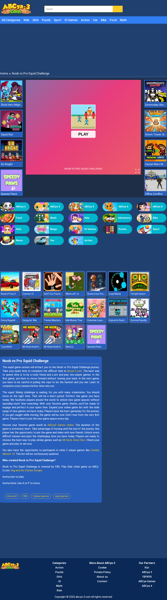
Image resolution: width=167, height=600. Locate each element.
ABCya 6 (123, 206)
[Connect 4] (32, 290)
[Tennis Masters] (53, 316)
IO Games (71, 20)
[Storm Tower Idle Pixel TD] (155, 130)
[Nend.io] (75, 343)
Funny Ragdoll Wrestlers (13, 320)
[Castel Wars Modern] (155, 160)
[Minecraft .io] (75, 290)
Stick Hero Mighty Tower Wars (11, 104)
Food (113, 20)
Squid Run (7, 134)
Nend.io (69, 346)
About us (102, 576)
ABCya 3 (147, 572)
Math (123, 20)
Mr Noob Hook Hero (32, 346)
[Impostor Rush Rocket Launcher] (118, 316)
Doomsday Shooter (155, 104)
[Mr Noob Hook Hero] (32, 343)
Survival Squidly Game (141, 320)
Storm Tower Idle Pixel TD (155, 134)
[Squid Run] (11, 130)
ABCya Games (146, 581)
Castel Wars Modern (155, 164)
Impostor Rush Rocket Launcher (126, 320)
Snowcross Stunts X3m (99, 293)
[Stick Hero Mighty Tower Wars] (11, 101)
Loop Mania (115, 293)
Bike (103, 20)
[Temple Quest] (139, 290)
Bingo (53, 229)
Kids (26, 20)
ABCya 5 (89, 206)
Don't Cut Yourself (53, 293)
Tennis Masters (52, 320)
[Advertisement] (83, 47)
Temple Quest (137, 293)
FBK (25, 496)
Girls (36, 20)
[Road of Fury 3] (10, 290)
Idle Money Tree (74, 320)
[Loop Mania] (118, 290)
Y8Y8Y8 (147, 576)
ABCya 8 (158, 206)
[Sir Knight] (11, 160)
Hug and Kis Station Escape (26, 470)
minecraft (12, 496)
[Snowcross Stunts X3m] (96, 290)
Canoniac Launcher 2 (98, 320)
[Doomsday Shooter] (155, 101)
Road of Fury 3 (8, 293)
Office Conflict (154, 193)
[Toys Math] (10, 343)
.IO (59, 581)
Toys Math (6, 346)
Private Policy (102, 572)
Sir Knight (7, 164)
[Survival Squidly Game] (139, 316)
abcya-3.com (74, 371)
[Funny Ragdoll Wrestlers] (10, 316)
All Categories (11, 20)
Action (85, 20)
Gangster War (30, 320)
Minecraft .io (72, 293)
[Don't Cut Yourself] (53, 290)
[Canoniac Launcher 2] (96, 316)
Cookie (102, 567)
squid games (61, 496)
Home (4, 73)
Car (95, 20)
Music (19, 240)
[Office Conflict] (155, 190)
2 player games (41, 496)
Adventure (124, 217)
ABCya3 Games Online (60, 425)
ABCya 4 (55, 206)
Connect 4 (28, 293)
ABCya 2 (21, 206)
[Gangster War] (32, 316)
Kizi (147, 567)
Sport (57, 20)
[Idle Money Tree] (75, 316)
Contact (102, 581)
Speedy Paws (9, 193)
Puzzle (46, 20)
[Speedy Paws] (11, 190)
